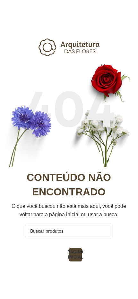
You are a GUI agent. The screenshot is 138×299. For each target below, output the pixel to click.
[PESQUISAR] (105, 231)
